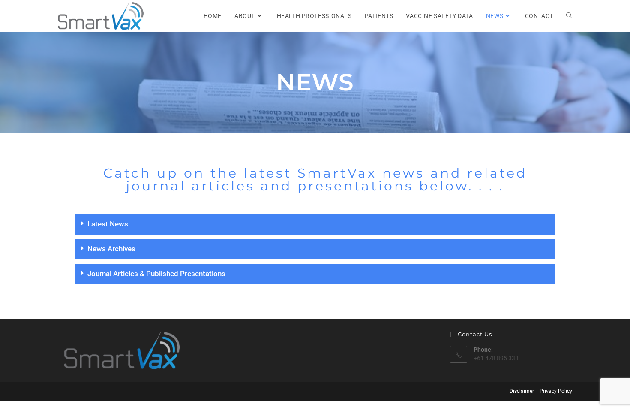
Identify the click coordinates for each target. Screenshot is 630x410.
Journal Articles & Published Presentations (156, 273)
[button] (315, 224)
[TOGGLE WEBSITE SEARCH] (569, 16)
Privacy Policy (556, 391)
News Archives (111, 248)
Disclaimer (522, 391)
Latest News (107, 224)
